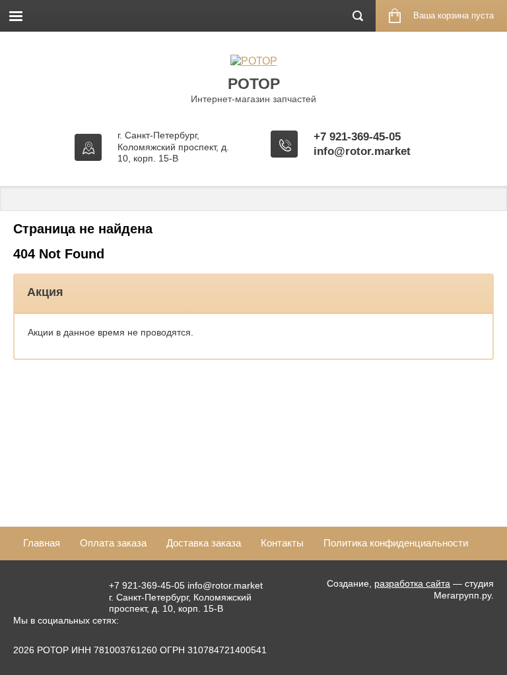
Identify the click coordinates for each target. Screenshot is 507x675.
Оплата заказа (113, 542)
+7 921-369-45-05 (357, 137)
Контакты (282, 542)
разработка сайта (412, 583)
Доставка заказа (203, 542)
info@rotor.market (362, 151)
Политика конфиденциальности (395, 542)
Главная (41, 542)
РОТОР (254, 83)
